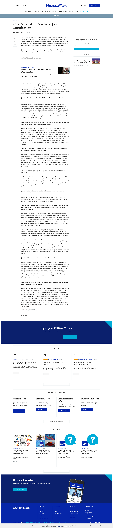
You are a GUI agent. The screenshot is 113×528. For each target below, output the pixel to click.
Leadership (27, 11)
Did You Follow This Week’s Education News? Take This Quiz (66, 452)
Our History (41, 511)
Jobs (76, 11)
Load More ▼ (56, 471)
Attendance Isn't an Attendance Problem (53, 363)
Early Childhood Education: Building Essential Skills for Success (24, 363)
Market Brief (84, 11)
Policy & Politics (38, 11)
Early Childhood (17, 359)
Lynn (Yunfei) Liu (61, 459)
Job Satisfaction (32, 309)
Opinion (71, 11)
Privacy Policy (62, 522)
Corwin (60, 373)
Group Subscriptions (74, 513)
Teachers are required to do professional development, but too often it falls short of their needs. (37, 75)
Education (16, 20)
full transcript (30, 58)
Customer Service (58, 513)
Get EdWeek (72, 506)
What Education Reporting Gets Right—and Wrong (82, 61)
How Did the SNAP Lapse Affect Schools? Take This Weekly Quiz (89, 452)
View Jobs (19, 411)
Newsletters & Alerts (74, 511)
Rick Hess (76, 65)
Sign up (70, 337)
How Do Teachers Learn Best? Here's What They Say (36, 70)
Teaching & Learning (51, 11)
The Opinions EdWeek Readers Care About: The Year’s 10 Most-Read (43, 452)
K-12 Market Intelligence (90, 516)
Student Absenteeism (53, 359)
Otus (90, 373)
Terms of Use (53, 522)
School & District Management (85, 359)
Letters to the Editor (59, 508)
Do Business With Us (89, 506)
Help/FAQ (57, 511)
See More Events (56, 384)
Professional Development (27, 67)
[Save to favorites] (15, 41)
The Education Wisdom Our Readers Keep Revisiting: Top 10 (20, 452)
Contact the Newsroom (60, 515)
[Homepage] (56, 5)
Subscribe (94, 5)
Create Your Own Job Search (56, 421)
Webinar (61, 359)
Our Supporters (42, 515)
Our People (41, 513)
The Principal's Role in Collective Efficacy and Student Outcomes (83, 363)
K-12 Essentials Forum (27, 359)
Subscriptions (72, 508)
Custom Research (88, 518)
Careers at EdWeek (43, 518)
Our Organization (43, 508)
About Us (41, 506)
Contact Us (57, 506)
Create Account (20, 489)
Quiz (65, 448)
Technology (63, 11)
